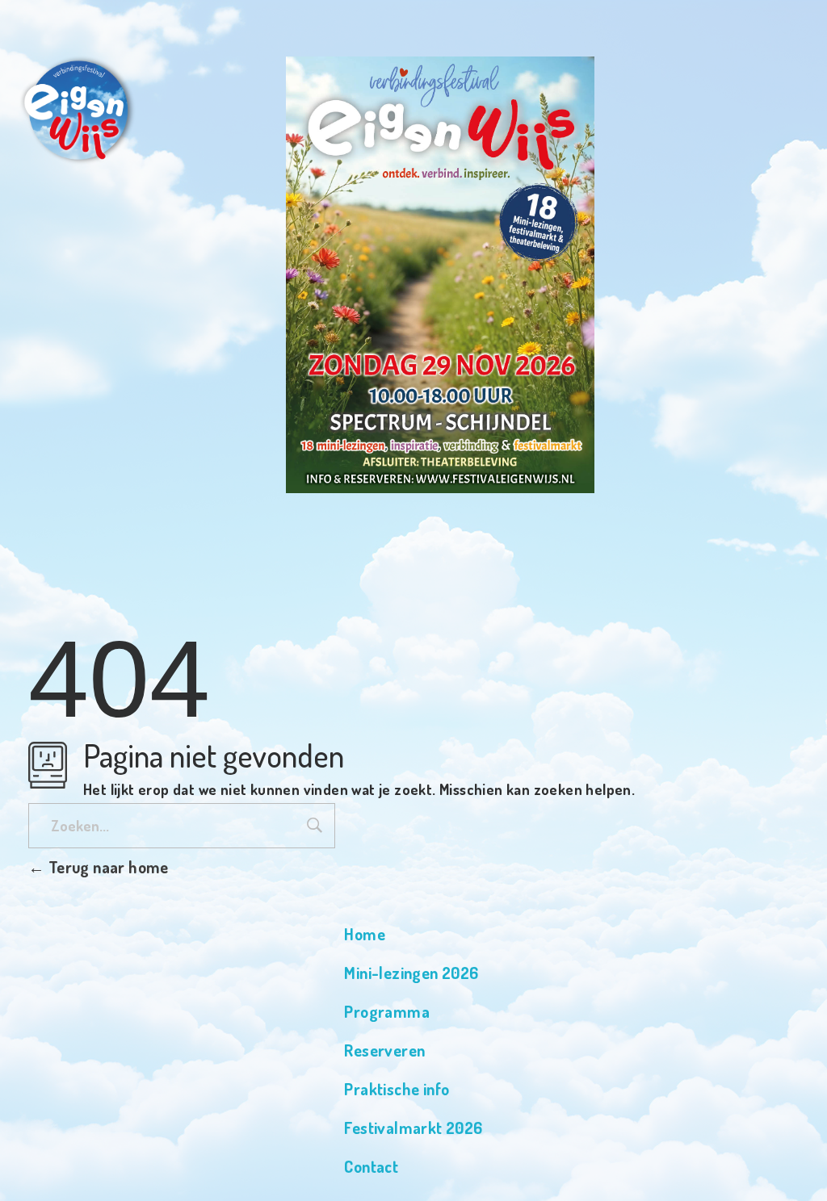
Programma (387, 1011)
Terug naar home (106, 866)
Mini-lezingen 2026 (411, 972)
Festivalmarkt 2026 (413, 1127)
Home (364, 933)
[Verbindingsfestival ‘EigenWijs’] (75, 108)
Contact (371, 1166)
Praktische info (396, 1088)
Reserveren (384, 1050)
